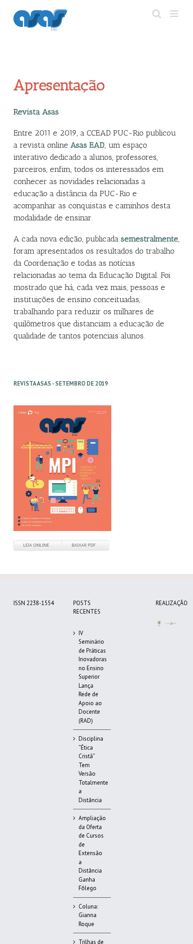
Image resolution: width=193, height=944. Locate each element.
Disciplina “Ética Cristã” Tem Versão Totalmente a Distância (92, 769)
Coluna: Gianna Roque (88, 915)
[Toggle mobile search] (156, 13)
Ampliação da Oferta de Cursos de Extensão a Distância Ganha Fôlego (92, 853)
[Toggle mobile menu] (175, 13)
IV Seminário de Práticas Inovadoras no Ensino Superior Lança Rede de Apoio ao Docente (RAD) (92, 676)
